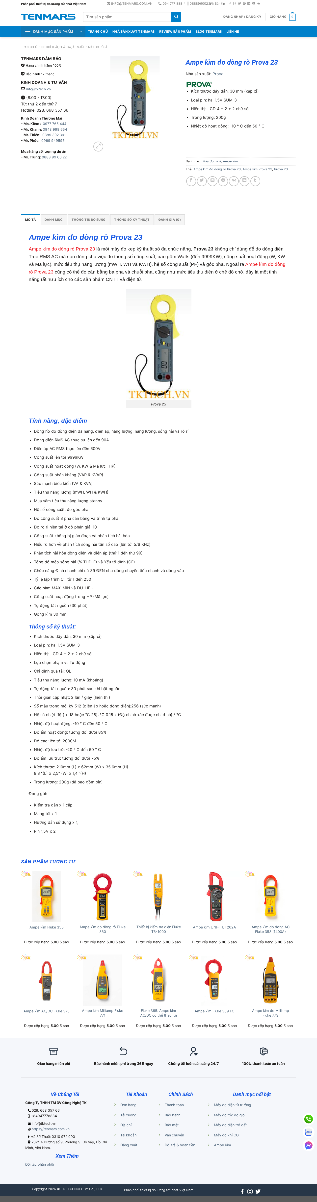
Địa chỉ (126, 1125)
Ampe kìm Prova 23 (257, 169)
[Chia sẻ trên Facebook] (191, 181)
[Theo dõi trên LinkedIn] (248, 3)
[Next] (110, 144)
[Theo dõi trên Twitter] (239, 3)
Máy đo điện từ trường (232, 1105)
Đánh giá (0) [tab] (169, 220)
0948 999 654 (55, 129)
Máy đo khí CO (226, 1135)
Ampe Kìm (222, 1145)
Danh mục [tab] (54, 220)
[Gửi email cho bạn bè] (212, 181)
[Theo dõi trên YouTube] (253, 3)
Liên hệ (233, 31)
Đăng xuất (128, 1145)
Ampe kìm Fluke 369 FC (214, 1011)
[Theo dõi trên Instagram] (234, 3)
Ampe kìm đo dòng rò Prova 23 (217, 169)
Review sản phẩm (175, 31)
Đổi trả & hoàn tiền (180, 1145)
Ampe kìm (230, 161)
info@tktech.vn (38, 89)
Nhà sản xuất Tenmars (133, 31)
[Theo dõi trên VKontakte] (258, 3)
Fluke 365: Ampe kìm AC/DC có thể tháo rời (158, 1012)
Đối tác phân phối (39, 1164)
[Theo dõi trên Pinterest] (244, 3)
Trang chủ (29, 47)
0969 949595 (53, 140)
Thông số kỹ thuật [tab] (132, 220)
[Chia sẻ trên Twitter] (202, 181)
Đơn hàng (128, 1105)
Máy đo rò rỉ (97, 47)
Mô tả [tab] (30, 220)
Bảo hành (173, 1115)
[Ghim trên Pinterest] (223, 181)
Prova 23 (281, 169)
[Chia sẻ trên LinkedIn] (244, 181)
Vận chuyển (174, 1135)
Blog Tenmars (209, 31)
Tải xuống (128, 1115)
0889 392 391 (54, 135)
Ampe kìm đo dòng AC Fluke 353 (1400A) (271, 929)
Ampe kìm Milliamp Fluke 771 (102, 1012)
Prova (217, 73)
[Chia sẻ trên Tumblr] (255, 181)
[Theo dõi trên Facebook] (230, 3)
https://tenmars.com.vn (51, 1129)
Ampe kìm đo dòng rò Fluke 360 (102, 929)
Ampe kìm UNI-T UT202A (214, 927)
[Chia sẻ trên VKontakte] (234, 181)
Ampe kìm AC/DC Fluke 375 (47, 1011)
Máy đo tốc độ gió (229, 1115)
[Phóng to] (98, 146)
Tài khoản (128, 1135)
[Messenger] (309, 1145)
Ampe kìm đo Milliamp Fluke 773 (270, 1012)
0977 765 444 (54, 124)
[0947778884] (309, 1119)
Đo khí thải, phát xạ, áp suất (62, 47)
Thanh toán (174, 1105)
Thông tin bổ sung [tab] (89, 220)
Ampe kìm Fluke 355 (46, 927)
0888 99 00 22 (54, 157)
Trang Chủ (98, 31)
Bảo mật (172, 1125)
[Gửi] (176, 17)
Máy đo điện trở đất (230, 1125)
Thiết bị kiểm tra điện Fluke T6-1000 (158, 929)
